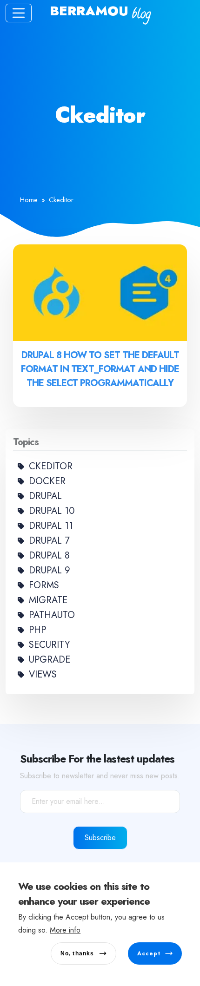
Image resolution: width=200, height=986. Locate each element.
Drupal (45, 496)
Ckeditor (51, 466)
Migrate (48, 600)
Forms (44, 585)
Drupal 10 (51, 511)
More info (65, 930)
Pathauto (52, 615)
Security (49, 644)
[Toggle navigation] (19, 13)
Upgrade (49, 659)
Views (43, 674)
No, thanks (77, 953)
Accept (148, 953)
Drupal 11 (51, 525)
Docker (47, 481)
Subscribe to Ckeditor (9, 425)
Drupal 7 (49, 540)
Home (29, 200)
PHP (37, 630)
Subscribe (100, 837)
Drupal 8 (49, 555)
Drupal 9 (49, 570)
